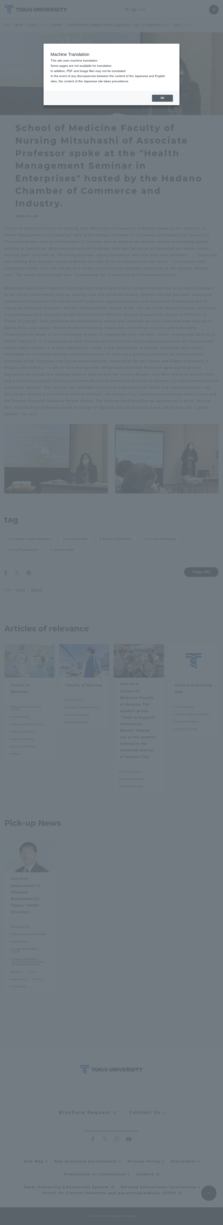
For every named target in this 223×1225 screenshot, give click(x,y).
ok (162, 98)
